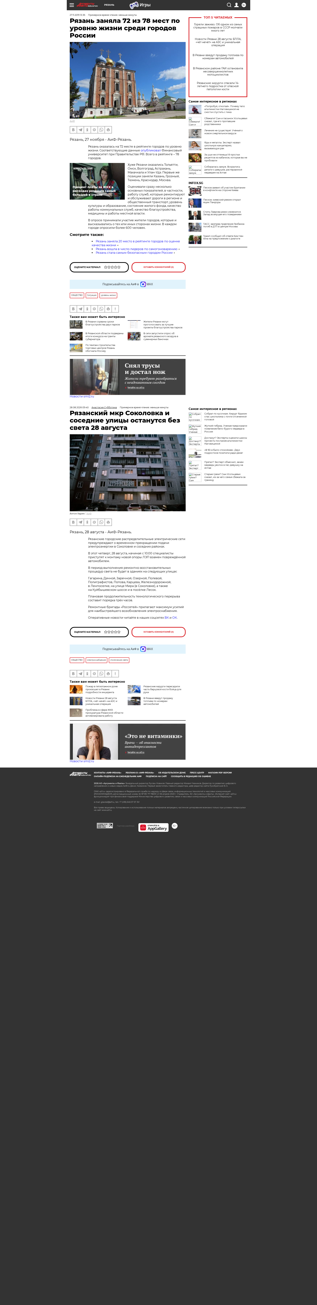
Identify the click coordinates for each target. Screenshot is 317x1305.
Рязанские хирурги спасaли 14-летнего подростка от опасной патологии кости (218, 86)
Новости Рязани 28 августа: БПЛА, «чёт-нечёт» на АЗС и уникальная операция (218, 42)
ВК (167, 617)
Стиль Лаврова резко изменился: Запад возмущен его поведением (222, 213)
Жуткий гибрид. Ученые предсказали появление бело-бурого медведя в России (225, 428)
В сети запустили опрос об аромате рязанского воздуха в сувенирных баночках (160, 336)
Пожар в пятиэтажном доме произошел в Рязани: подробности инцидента (101, 689)
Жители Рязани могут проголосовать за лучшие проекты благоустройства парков (162, 324)
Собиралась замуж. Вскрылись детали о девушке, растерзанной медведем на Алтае (223, 169)
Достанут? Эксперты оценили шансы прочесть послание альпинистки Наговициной (225, 440)
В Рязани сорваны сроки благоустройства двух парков (102, 323)
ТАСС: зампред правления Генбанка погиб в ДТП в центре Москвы (223, 225)
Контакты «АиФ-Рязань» (107, 773)
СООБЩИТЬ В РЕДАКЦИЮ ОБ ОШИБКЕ (191, 776)
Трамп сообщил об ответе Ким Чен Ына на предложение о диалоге (223, 237)
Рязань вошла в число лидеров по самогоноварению (136, 249)
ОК (174, 617)
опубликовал (151, 150)
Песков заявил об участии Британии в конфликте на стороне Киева (224, 189)
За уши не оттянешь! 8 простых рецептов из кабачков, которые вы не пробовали (225, 157)
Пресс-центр (197, 773)
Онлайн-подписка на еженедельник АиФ (118, 776)
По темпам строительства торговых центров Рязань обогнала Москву (100, 348)
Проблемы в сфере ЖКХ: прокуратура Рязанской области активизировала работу (104, 713)
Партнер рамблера (125, 826)
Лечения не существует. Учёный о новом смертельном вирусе (223, 132)
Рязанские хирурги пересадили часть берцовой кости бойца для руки (162, 689)
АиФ (72, 121)
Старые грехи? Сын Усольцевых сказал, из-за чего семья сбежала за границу (224, 477)
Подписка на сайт (156, 776)
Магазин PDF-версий (220, 773)
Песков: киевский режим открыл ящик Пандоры (222, 201)
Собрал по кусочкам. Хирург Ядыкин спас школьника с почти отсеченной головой (225, 416)
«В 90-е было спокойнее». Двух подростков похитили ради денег (223, 451)
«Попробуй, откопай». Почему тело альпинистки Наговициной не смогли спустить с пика (224, 109)
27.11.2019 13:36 (77, 15)
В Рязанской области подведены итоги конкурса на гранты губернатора (104, 336)
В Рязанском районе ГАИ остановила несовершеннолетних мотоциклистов (218, 71)
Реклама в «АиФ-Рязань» (140, 773)
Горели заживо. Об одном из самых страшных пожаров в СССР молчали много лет (218, 27)
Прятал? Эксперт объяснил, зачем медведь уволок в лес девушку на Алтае (223, 465)
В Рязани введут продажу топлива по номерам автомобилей (218, 57)
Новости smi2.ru (82, 396)
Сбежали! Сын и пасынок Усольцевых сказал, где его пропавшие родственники (225, 121)
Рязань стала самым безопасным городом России (134, 252)
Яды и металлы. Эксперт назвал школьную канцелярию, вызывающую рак (222, 145)
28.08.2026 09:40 (79, 407)
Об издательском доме (172, 773)
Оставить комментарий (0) (158, 267)
